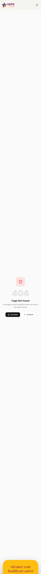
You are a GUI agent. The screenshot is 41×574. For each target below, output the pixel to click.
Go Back (30, 315)
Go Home (14, 315)
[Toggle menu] (37, 5)
